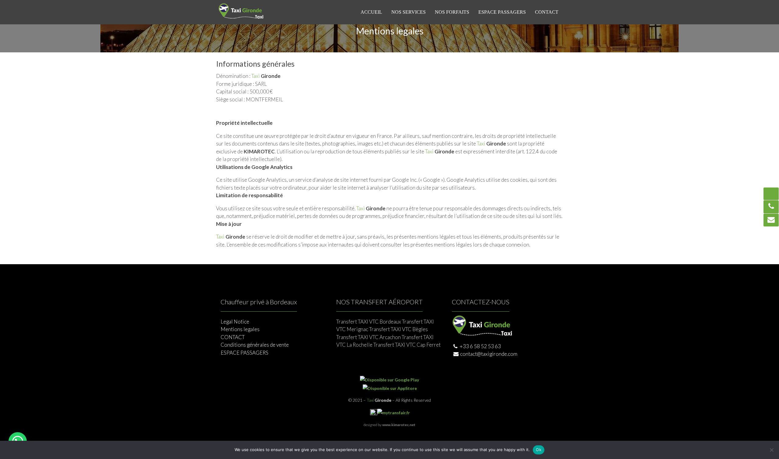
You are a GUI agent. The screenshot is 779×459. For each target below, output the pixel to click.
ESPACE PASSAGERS (502, 12)
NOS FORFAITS (452, 12)
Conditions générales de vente (255, 345)
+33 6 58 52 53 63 (480, 346)
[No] (771, 450)
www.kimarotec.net (398, 424)
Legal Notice (235, 321)
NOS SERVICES (408, 12)
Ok (538, 449)
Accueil (371, 12)
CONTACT (546, 12)
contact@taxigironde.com (488, 354)
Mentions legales (240, 329)
